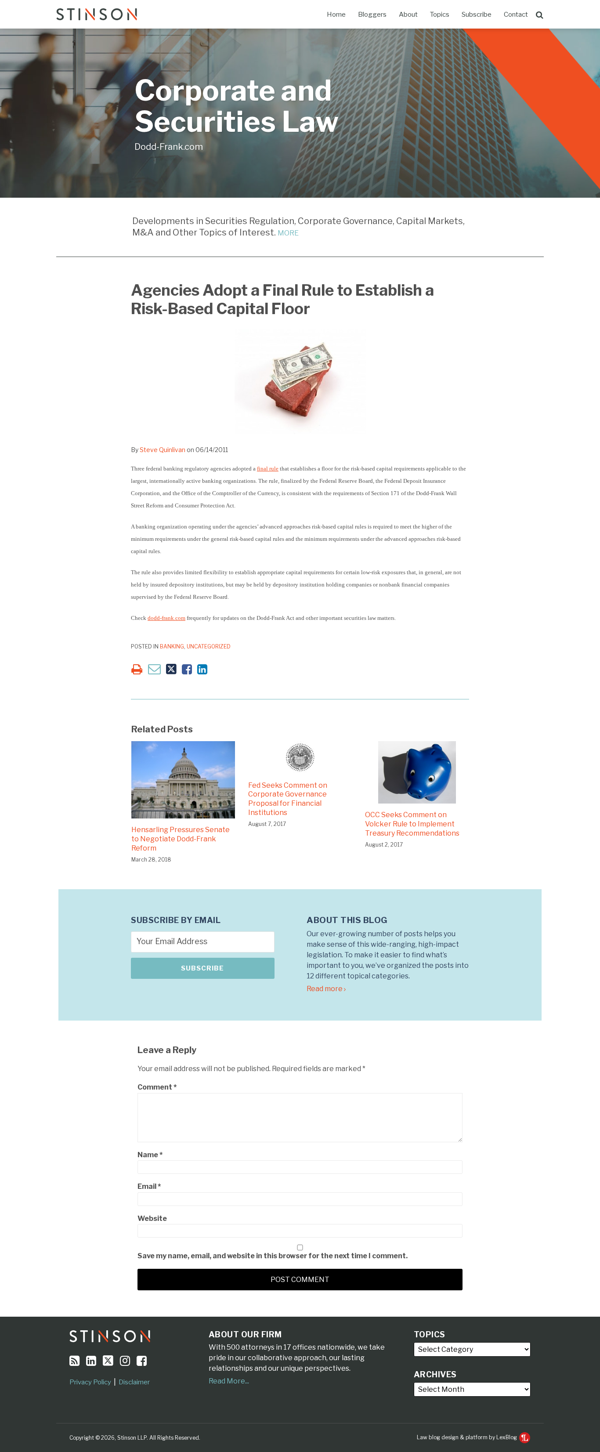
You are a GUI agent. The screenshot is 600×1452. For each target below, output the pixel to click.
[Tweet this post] (171, 669)
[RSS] (74, 1361)
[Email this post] (154, 669)
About (408, 14)
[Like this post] (187, 669)
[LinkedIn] (91, 1361)
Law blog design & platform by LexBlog (467, 1437)
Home (336, 14)
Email (149, 1186)
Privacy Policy (90, 1382)
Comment (157, 1087)
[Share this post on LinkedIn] (202, 669)
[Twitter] (108, 1360)
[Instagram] (125, 1361)
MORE (288, 233)
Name (150, 1155)
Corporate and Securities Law (236, 106)
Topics (439, 14)
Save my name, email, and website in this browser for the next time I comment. (272, 1256)
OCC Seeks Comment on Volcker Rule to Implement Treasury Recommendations (412, 824)
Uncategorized (209, 646)
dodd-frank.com (166, 618)
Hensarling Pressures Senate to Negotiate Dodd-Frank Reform (180, 839)
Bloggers (372, 14)
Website (152, 1218)
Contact (516, 14)
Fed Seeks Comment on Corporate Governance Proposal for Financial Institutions (287, 799)
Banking (172, 646)
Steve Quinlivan (162, 449)
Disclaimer (134, 1382)
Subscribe (477, 14)
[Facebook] (142, 1361)
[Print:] (136, 669)
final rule (267, 468)
